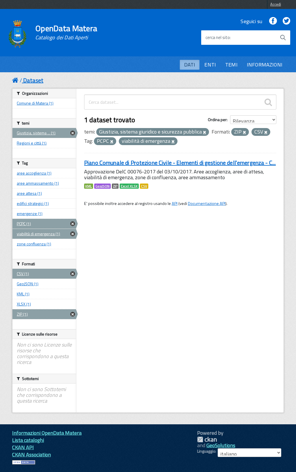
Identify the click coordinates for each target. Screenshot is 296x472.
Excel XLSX (129, 186)
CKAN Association (31, 454)
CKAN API (23, 447)
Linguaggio (206, 451)
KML (88, 186)
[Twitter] (286, 21)
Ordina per (217, 119)
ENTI (210, 65)
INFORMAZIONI (264, 65)
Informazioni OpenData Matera (47, 433)
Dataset (33, 80)
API (174, 203)
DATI (189, 65)
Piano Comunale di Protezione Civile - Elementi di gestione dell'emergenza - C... (180, 162)
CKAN (207, 439)
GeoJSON (102, 186)
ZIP (115, 186)
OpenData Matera (66, 32)
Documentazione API (206, 203)
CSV (144, 186)
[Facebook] (273, 21)
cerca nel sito (218, 37)
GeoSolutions (220, 445)
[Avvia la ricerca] (283, 37)
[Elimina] (204, 132)
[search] (268, 102)
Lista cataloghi (28, 440)
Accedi (275, 4)
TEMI (231, 65)
